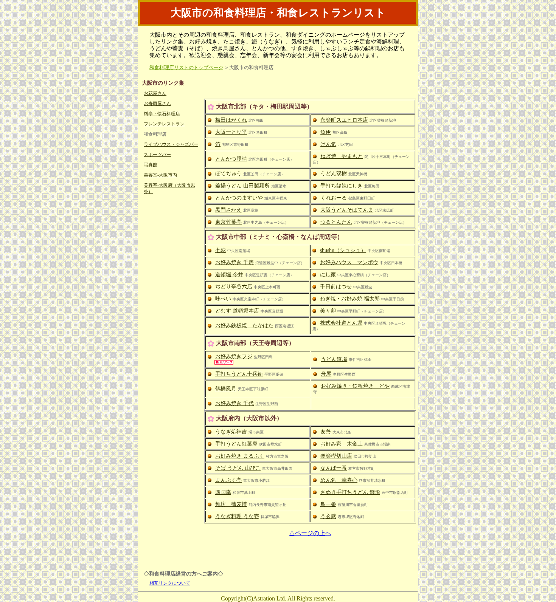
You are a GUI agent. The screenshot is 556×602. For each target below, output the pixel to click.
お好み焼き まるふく (239, 456)
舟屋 (326, 374)
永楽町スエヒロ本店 (344, 120)
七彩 (220, 250)
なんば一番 (333, 468)
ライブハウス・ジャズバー (171, 144)
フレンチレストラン (164, 124)
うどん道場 (334, 359)
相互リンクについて (169, 583)
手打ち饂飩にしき (341, 186)
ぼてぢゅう (228, 173)
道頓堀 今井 (229, 274)
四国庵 (223, 492)
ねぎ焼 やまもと (341, 156)
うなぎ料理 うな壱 (237, 516)
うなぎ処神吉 (231, 432)
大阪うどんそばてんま (346, 210)
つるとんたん (336, 222)
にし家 (328, 274)
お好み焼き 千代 (234, 403)
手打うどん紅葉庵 (236, 444)
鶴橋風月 (225, 389)
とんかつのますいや (239, 198)
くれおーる (333, 198)
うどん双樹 (333, 173)
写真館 (150, 164)
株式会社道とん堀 (341, 323)
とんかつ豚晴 (231, 159)
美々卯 (328, 311)
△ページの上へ (310, 533)
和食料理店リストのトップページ (186, 67)
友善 (325, 432)
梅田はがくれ (231, 120)
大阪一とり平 (231, 132)
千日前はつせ (336, 286)
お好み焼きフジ (233, 356)
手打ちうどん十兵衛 (239, 374)
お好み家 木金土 (341, 444)
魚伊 (325, 132)
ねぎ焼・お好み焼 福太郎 (350, 299)
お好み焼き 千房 (234, 262)
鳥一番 (328, 504)
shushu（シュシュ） (343, 250)
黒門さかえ (228, 210)
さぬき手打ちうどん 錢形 (350, 492)
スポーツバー (157, 154)
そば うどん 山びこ (238, 468)
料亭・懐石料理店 (162, 113)
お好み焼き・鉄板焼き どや (355, 386)
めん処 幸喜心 (338, 480)
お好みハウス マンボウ (349, 262)
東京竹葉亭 (228, 222)
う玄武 (328, 516)
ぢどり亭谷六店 (233, 286)
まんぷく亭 (228, 480)
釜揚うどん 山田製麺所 (242, 186)
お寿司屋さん (157, 103)
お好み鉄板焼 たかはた (244, 325)
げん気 (328, 144)
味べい (223, 299)
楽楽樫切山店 (336, 456)
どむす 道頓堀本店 (237, 311)
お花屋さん (155, 93)
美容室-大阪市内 (160, 175)
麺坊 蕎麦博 (231, 504)
